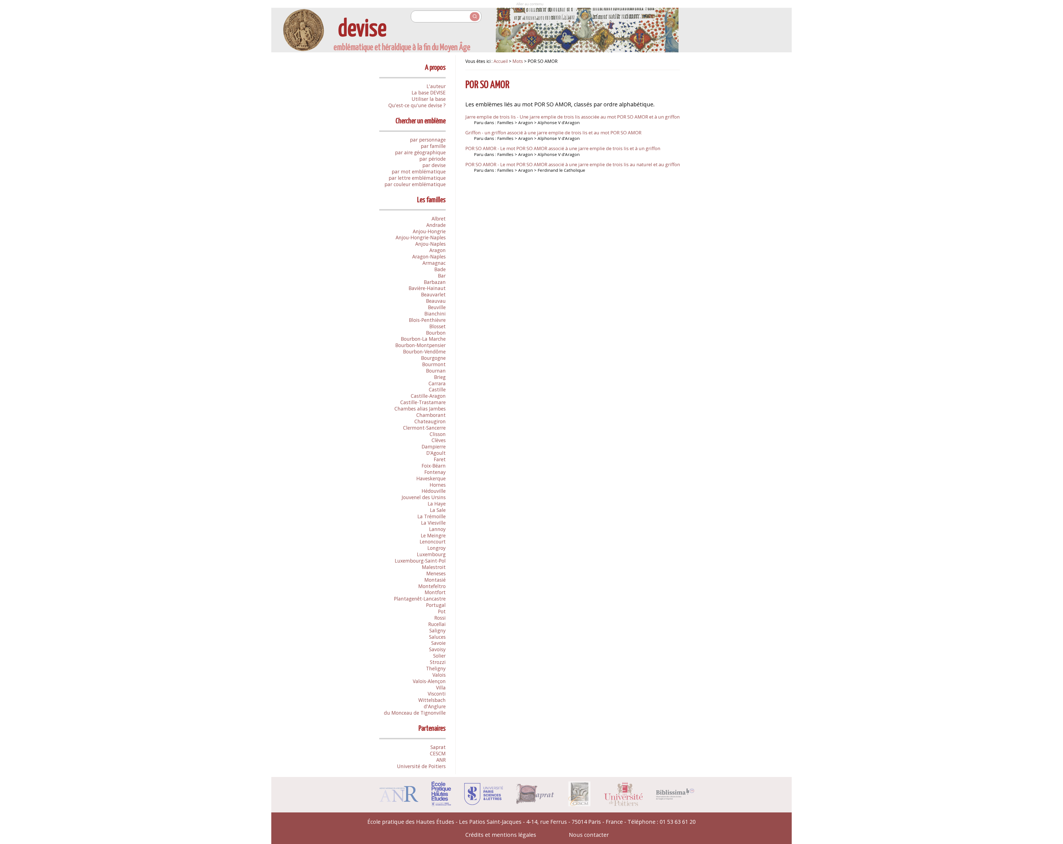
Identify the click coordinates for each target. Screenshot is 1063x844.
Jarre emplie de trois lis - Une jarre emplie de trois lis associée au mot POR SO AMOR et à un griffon (572, 117)
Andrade (436, 225)
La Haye (437, 503)
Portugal (436, 605)
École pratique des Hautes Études (410, 821)
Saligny (437, 630)
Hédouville (434, 491)
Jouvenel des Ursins (424, 497)
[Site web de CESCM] (579, 804)
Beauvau (436, 300)
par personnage (428, 139)
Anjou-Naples (430, 243)
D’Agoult (436, 453)
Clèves (439, 440)
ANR (441, 759)
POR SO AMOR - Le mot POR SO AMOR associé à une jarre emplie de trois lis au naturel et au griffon (572, 164)
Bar (442, 275)
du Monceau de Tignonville (415, 712)
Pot (442, 611)
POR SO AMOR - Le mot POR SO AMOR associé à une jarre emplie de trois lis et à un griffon (562, 148)
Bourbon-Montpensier (420, 345)
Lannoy (437, 529)
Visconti (437, 693)
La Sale (438, 510)
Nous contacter (589, 834)
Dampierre (434, 446)
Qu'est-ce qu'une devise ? (417, 105)
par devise (434, 165)
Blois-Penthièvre (427, 320)
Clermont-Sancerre (424, 427)
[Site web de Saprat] (535, 802)
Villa (441, 687)
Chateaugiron (430, 421)
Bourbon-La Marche (423, 338)
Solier (439, 655)
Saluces (437, 636)
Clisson (438, 434)
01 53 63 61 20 (678, 821)
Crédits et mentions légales (500, 834)
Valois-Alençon (429, 681)
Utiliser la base (429, 99)
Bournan (436, 370)
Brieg (440, 377)
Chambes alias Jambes (420, 408)
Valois (439, 674)
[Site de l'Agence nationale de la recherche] (399, 800)
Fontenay (435, 472)
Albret (439, 218)
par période (432, 158)
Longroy (436, 548)
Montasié (435, 579)
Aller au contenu (529, 3)
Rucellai (437, 624)
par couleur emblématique (415, 184)
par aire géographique (420, 152)
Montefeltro (432, 586)
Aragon (437, 250)
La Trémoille (431, 516)
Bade (440, 269)
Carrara (437, 383)
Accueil (501, 61)
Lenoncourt (433, 541)
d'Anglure (435, 706)
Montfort (435, 592)
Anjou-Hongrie (429, 231)
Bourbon (436, 332)
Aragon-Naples (429, 256)
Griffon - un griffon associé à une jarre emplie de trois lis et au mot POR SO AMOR (553, 132)
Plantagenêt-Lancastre (420, 598)
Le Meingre (433, 535)
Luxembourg (431, 554)
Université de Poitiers (421, 766)
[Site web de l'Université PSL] (483, 803)
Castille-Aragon (428, 396)
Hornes (438, 484)
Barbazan (435, 282)
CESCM (438, 753)
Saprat (438, 747)
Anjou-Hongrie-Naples (421, 237)
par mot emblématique (419, 171)
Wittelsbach (432, 700)
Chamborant (431, 415)
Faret (440, 459)
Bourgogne (433, 358)
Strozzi (438, 662)
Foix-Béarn (434, 465)
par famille (433, 146)
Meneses (436, 573)
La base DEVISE (429, 92)
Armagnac (434, 263)
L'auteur (436, 86)
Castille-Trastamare (423, 402)
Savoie (438, 643)
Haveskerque (431, 478)
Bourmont (434, 364)
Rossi (440, 617)
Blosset (437, 326)
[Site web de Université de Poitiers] (623, 804)
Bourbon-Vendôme (424, 351)
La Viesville (433, 522)
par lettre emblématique (417, 178)
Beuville (437, 307)
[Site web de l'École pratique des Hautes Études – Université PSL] (441, 804)
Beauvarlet (433, 294)
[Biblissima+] (675, 798)
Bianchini (435, 313)
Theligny (436, 668)
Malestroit (434, 567)
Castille (437, 389)
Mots (517, 61)
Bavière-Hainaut (427, 288)
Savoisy (437, 649)
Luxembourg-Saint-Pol (420, 560)
